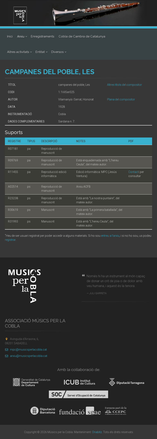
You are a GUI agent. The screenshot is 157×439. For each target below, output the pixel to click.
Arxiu (20, 36)
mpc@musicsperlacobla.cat (28, 349)
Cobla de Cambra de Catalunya (82, 36)
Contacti (133, 172)
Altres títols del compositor (124, 84)
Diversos (57, 52)
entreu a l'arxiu (110, 235)
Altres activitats (18, 52)
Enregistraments (42, 36)
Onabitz (97, 432)
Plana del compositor (121, 99)
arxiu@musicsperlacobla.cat (28, 356)
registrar (10, 239)
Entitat (40, 52)
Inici (10, 36)
